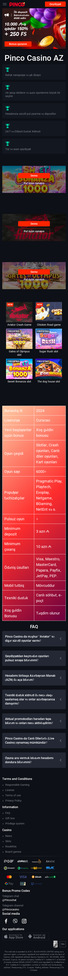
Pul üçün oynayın (34, 183)
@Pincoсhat (9, 900)
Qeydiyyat (55, 4)
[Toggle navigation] (4, 4)
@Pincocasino (10, 909)
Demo (34, 175)
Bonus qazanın (18, 44)
